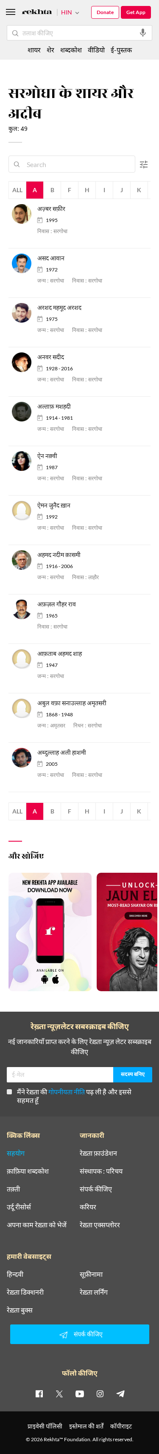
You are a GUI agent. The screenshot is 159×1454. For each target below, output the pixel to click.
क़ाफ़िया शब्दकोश (28, 1171)
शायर (34, 50)
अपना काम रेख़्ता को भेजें (37, 1224)
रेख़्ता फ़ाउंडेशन (98, 1153)
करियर (88, 1206)
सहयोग (16, 1153)
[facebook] (39, 1393)
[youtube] (79, 1393)
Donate (105, 12)
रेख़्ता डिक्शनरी (25, 1292)
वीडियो (96, 50)
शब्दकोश (71, 50)
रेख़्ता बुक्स (20, 1310)
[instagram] (100, 1393)
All (17, 189)
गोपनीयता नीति (66, 1092)
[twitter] (59, 1393)
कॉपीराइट (121, 1426)
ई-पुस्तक (121, 50)
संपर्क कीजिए (96, 1189)
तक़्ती (13, 1189)
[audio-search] (143, 33)
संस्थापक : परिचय (101, 1171)
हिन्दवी (15, 1274)
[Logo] (36, 13)
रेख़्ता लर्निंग (94, 1292)
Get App (135, 12)
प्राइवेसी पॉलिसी (45, 1426)
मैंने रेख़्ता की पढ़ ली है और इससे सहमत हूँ (74, 1096)
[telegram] (120, 1393)
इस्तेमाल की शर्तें (86, 1426)
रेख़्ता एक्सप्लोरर (100, 1224)
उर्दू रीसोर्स (19, 1206)
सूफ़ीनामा (91, 1274)
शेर (50, 50)
